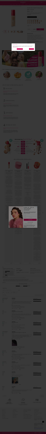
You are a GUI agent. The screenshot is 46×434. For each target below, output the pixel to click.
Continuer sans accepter (14, 44)
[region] (23, 47)
